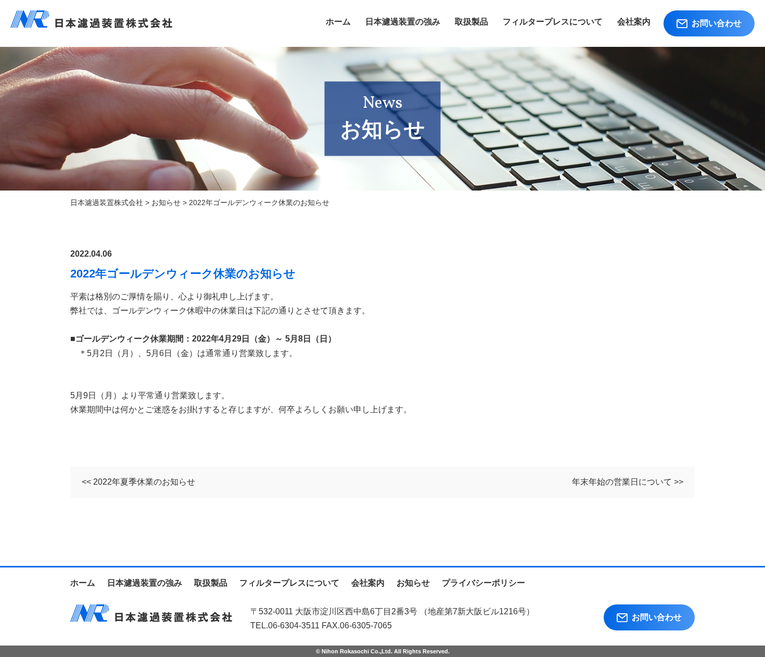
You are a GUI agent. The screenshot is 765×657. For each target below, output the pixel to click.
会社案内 (634, 21)
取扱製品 (471, 21)
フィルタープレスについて (553, 21)
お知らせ (413, 582)
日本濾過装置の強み (402, 21)
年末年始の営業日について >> (627, 481)
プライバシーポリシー (483, 582)
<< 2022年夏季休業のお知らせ (138, 481)
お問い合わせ (714, 23)
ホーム (338, 21)
